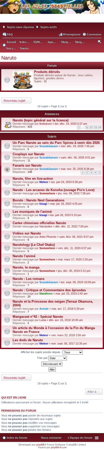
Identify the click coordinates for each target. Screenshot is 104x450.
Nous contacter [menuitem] (51, 437)
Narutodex (45, 226)
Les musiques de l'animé (32, 212)
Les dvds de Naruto (28, 340)
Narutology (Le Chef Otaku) (34, 245)
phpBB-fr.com (59, 447)
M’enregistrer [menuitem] (72, 34)
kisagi (43, 203)
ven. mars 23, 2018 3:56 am (68, 335)
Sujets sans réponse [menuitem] (20, 27)
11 (87, 127)
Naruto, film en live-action (33, 178)
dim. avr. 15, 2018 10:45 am (66, 320)
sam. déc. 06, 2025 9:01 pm (78, 157)
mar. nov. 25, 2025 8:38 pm (77, 168)
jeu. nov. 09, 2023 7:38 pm (74, 193)
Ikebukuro (45, 123)
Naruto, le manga (26, 267)
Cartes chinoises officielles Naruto (39, 223)
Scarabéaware (48, 146)
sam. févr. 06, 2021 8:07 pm (76, 236)
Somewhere (47, 193)
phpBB (40, 444)
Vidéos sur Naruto (27, 233)
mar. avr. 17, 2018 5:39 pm (67, 308)
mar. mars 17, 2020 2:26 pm (75, 259)
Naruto (8, 58)
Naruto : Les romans (28, 279)
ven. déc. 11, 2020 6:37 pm (74, 248)
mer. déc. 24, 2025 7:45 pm (77, 146)
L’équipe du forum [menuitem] (80, 437)
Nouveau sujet (14, 100)
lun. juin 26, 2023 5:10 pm (65, 215)
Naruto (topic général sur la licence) (40, 120)
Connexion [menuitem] (94, 34)
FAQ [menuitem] (10, 34)
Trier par (42, 357)
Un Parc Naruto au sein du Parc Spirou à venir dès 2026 (56, 143)
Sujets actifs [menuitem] (48, 27)
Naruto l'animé (24, 256)
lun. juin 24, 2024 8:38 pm (66, 181)
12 (91, 127)
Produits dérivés (47, 72)
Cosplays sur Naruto (28, 154)
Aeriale (43, 308)
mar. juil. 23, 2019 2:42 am (71, 293)
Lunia (42, 320)
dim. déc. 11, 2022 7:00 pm (71, 226)
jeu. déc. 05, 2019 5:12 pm (74, 270)
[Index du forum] (52, 20)
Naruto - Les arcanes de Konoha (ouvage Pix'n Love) (53, 190)
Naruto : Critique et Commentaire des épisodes (49, 290)
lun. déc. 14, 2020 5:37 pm (71, 123)
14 (99, 127)
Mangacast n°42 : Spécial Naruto (38, 317)
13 (95, 127)
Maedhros (46, 293)
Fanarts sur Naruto (27, 165)
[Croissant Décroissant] (52, 364)
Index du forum (17, 437)
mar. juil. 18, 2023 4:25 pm (66, 203)
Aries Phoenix (47, 236)
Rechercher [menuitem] (99, 42)
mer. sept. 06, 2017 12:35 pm (69, 343)
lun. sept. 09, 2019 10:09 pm (78, 282)
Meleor (43, 181)
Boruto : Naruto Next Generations (38, 200)
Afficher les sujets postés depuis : (42, 352)
